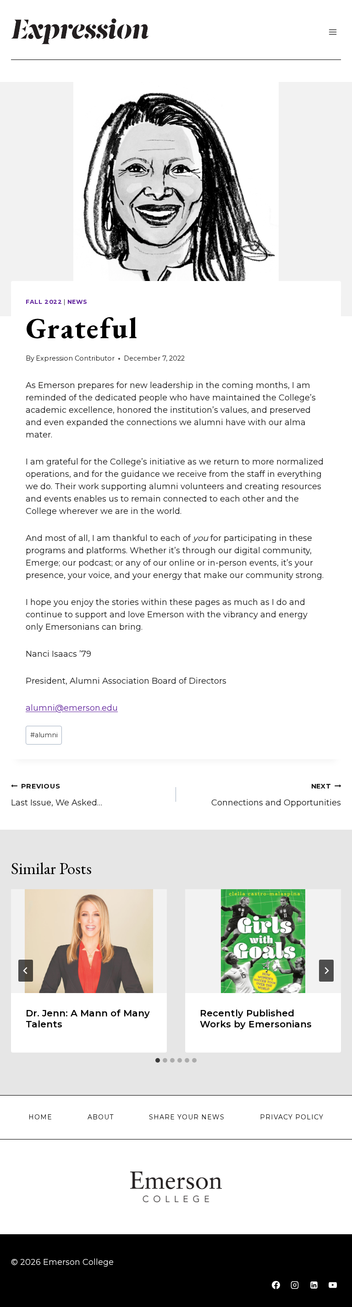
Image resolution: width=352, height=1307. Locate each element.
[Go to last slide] (25, 971)
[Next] (326, 971)
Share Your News (187, 1117)
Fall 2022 (44, 301)
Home (40, 1117)
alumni (44, 735)
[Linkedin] (314, 1285)
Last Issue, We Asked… (56, 795)
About (101, 1117)
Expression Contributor (75, 358)
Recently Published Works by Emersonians (256, 1019)
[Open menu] (332, 32)
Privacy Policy (292, 1117)
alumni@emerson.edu (72, 708)
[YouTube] (332, 1285)
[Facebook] (276, 1285)
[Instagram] (294, 1285)
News (77, 301)
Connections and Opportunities (276, 795)
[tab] (157, 1060)
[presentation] (89, 941)
